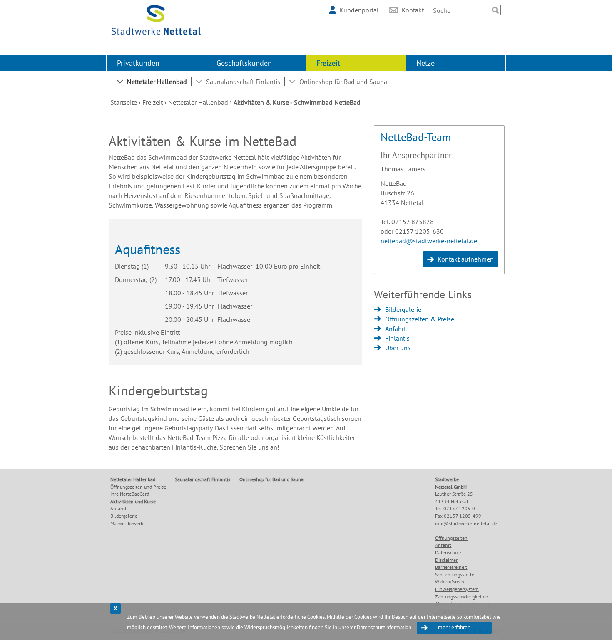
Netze (425, 63)
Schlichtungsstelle (454, 574)
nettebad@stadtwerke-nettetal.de (429, 241)
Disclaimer (446, 560)
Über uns (397, 347)
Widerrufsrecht (450, 581)
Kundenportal (359, 10)
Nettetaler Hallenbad (157, 81)
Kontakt (413, 10)
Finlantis (397, 338)
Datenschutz (448, 552)
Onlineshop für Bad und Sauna (343, 81)
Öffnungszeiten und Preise (138, 487)
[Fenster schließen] (115, 608)
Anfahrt (395, 328)
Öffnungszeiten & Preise (419, 319)
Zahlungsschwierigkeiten (461, 596)
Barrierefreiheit (451, 567)
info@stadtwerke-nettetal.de (466, 523)
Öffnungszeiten (451, 538)
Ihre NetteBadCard (129, 494)
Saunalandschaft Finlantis (243, 81)
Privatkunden (138, 63)
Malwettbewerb (126, 523)
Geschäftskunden (244, 63)
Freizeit (328, 63)
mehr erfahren (454, 627)
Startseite (123, 102)
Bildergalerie (403, 309)
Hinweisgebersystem (457, 589)
